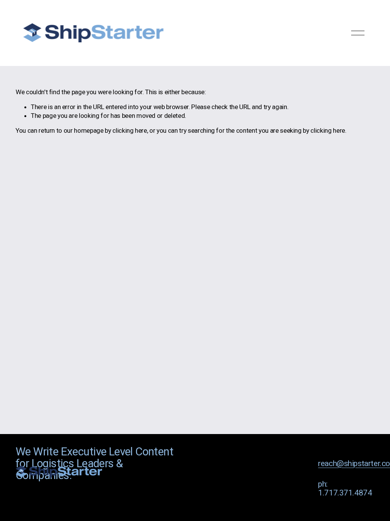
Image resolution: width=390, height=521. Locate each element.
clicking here (129, 130)
